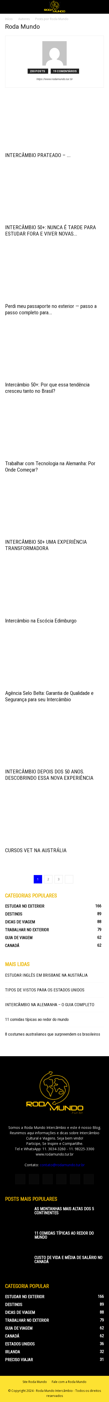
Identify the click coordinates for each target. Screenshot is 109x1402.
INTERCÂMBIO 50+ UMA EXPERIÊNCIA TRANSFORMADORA (46, 545)
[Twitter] (75, 1179)
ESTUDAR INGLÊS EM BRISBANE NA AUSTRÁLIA (46, 975)
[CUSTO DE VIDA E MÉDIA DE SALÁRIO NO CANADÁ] (17, 1264)
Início (9, 19)
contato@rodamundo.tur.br (62, 1164)
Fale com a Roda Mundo (69, 1382)
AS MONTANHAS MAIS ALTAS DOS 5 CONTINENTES (64, 1210)
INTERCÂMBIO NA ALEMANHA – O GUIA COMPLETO (49, 1004)
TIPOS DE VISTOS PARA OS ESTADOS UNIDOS (44, 989)
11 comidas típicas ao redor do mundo (37, 1019)
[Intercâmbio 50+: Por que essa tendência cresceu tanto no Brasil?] (54, 354)
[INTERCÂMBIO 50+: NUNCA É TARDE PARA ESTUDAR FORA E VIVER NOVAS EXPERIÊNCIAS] (54, 196)
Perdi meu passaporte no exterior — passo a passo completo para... (51, 309)
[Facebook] (20, 1179)
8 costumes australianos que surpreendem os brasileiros (52, 1034)
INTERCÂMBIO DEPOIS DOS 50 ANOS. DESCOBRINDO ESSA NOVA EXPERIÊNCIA (49, 775)
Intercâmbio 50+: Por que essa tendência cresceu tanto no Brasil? (47, 388)
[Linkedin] (48, 1179)
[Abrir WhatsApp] (96, 1389)
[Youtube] (89, 1179)
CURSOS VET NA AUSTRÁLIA (35, 850)
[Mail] (61, 1179)
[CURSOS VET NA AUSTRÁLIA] (54, 819)
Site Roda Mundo (35, 1382)
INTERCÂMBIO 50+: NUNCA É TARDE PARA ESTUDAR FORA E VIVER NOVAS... (50, 230)
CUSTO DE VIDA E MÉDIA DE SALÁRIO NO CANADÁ (68, 1259)
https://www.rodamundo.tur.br (55, 79)
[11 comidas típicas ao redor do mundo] (17, 1240)
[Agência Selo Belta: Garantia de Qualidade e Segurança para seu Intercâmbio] (54, 662)
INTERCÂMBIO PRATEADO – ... (38, 155)
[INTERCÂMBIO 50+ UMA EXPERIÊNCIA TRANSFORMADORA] (54, 511)
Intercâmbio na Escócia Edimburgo (41, 621)
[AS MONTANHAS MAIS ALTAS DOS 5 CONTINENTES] (17, 1216)
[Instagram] (34, 1179)
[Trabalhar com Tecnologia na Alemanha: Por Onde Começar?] (54, 432)
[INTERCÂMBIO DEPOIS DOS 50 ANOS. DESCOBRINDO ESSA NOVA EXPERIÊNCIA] (54, 741)
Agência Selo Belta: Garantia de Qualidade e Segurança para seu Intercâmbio (49, 696)
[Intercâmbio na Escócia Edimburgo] (54, 589)
